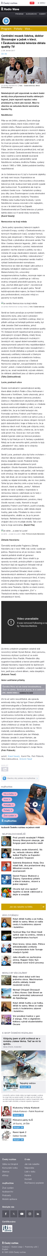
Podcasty (6, 1195)
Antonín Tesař (25, 759)
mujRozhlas (6, 787)
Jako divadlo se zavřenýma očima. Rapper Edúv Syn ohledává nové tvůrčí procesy (28, 960)
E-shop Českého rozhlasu (17, 1033)
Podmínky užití (31, 1247)
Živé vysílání (9, 815)
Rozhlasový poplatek (34, 1183)
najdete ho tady (26, 693)
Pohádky (7, 805)
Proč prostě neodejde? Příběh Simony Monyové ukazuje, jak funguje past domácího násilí (28, 840)
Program (19, 14)
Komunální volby (10, 1168)
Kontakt (28, 1179)
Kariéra (28, 1175)
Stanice (5, 1171)
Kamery (42, 14)
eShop (5, 1175)
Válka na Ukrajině (10, 1164)
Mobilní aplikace (9, 1199)
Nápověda (29, 1168)
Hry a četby (9, 794)
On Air (4, 54)
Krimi (6, 799)
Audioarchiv (31, 14)
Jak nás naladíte (32, 1164)
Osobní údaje (17, 1247)
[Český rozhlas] (9, 3)
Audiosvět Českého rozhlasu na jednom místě (20, 827)
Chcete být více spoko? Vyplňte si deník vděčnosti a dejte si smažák (27, 892)
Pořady (18, 28)
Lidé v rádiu (30, 1171)
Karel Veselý (14, 756)
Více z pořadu (10, 915)
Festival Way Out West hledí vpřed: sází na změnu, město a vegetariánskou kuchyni (29, 935)
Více (28, 28)
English (5, 1249)
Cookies (5, 1247)
